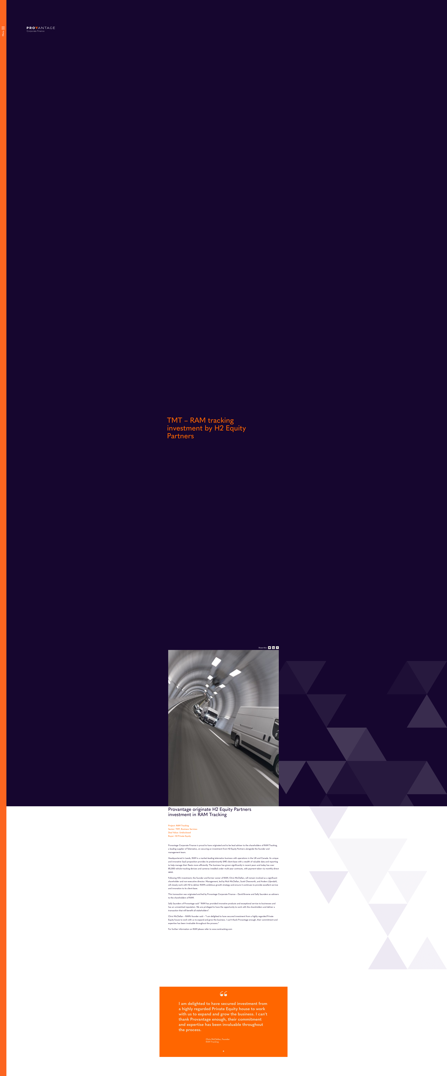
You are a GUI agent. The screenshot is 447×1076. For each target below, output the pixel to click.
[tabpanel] (223, 1022)
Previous (244, 323)
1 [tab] (223, 1051)
